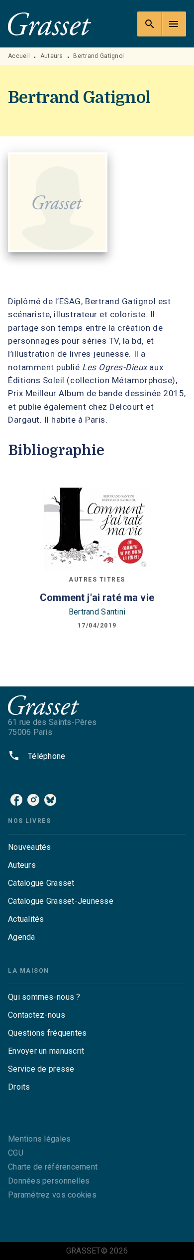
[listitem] (16, 799)
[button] (97, 847)
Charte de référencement (52, 1167)
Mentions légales (39, 1139)
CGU (15, 1153)
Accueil (19, 55)
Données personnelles (49, 1181)
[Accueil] (50, 23)
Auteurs (51, 55)
